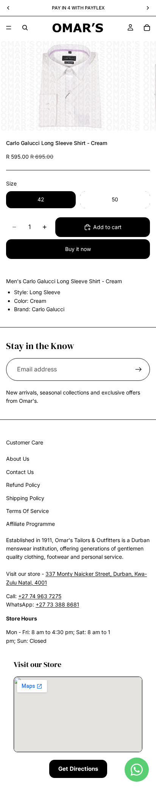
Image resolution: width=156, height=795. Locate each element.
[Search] (25, 27)
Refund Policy (23, 485)
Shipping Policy (25, 498)
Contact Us (20, 472)
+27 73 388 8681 (57, 605)
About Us (17, 459)
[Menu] (8, 27)
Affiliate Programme (30, 524)
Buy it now (78, 249)
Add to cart (107, 227)
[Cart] (147, 27)
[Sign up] (139, 369)
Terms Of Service (27, 511)
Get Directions (78, 768)
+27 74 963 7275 (39, 596)
